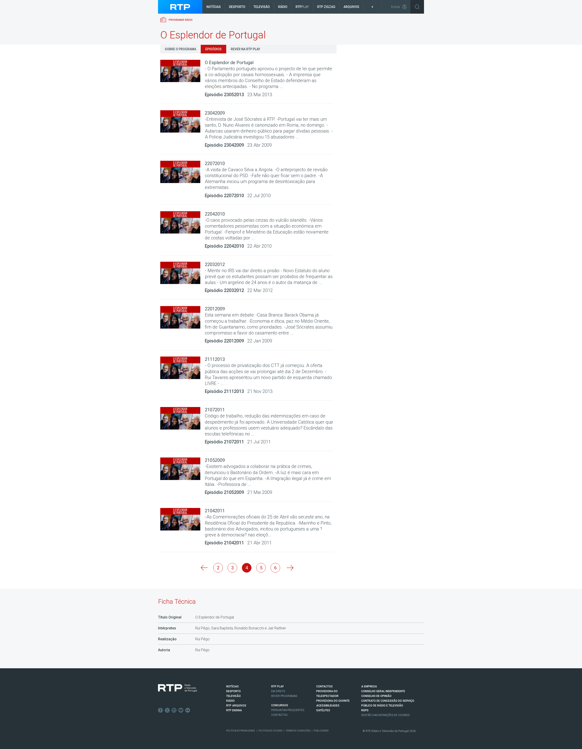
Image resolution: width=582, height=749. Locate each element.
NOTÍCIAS (232, 686)
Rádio (282, 7)
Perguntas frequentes (287, 710)
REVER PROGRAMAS (284, 696)
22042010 (215, 214)
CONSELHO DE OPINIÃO (376, 696)
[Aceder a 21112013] (182, 368)
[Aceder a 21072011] (182, 418)
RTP (302, 7)
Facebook (160, 710)
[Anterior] (203, 568)
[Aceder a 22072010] (182, 172)
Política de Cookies (270, 730)
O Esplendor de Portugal (229, 62)
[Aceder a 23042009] (182, 121)
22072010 (215, 163)
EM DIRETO (278, 691)
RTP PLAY (277, 686)
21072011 (215, 409)
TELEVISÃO (233, 696)
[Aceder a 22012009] (182, 317)
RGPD (365, 710)
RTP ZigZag (326, 7)
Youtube (180, 710)
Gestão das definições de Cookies (385, 715)
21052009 (215, 460)
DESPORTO (233, 691)
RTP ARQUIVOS (236, 705)
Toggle (417, 7)
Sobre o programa (180, 49)
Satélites (323, 710)
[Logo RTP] (177, 688)
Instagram (174, 710)
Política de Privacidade (240, 730)
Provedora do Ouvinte (333, 700)
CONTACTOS (324, 686)
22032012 (215, 264)
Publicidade (321, 730)
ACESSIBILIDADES (327, 705)
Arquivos (351, 7)
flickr (187, 710)
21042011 (215, 510)
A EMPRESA (369, 686)
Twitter (167, 710)
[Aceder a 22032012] (182, 273)
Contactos (279, 714)
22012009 (215, 309)
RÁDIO (230, 700)
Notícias (213, 7)
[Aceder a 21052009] (182, 468)
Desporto (237, 7)
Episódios (213, 49)
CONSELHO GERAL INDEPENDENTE (383, 691)
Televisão (261, 7)
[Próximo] (289, 568)
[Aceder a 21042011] (182, 519)
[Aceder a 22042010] (182, 222)
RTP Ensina (234, 710)
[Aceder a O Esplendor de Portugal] (182, 71)
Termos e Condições (298, 730)
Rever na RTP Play (245, 49)
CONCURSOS (279, 705)
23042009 (215, 113)
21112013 (215, 359)
